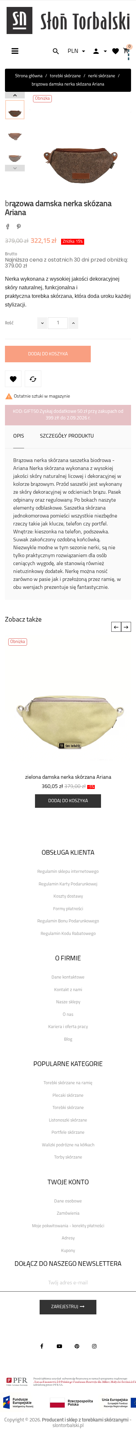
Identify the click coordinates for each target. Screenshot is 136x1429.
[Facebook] (42, 1346)
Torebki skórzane (68, 1108)
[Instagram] (94, 1346)
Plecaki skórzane (68, 1095)
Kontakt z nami (68, 990)
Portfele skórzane (68, 1132)
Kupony (68, 1251)
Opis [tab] (18, 436)
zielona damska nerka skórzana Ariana (68, 777)
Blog (68, 1039)
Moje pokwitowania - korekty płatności (68, 1226)
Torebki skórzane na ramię (68, 1083)
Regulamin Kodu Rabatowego (68, 934)
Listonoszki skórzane (68, 1120)
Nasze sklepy (68, 1002)
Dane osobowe (68, 1201)
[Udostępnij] (7, 227)
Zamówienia (68, 1213)
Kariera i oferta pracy (68, 1027)
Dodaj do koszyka (48, 354)
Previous (15, 168)
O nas (68, 1015)
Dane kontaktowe (68, 977)
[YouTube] (59, 1346)
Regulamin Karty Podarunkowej (68, 884)
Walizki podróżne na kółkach (68, 1145)
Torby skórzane (68, 1157)
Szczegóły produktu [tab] (67, 436)
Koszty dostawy (68, 896)
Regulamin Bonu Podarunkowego (68, 921)
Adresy (68, 1238)
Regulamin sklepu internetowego (68, 872)
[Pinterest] (18, 227)
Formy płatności (68, 909)
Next (15, 95)
